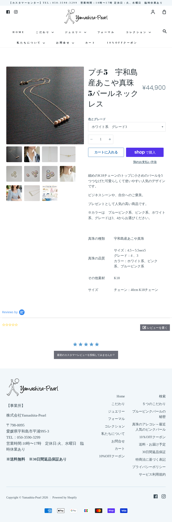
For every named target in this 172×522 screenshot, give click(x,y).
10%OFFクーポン (122, 42)
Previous (7, 118)
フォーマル (106, 32)
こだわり (44, 32)
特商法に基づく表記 (151, 459)
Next (82, 118)
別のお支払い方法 (145, 162)
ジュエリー (74, 32)
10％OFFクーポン (152, 437)
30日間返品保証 (154, 452)
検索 (162, 396)
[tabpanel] (45, 105)
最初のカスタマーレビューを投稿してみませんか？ (86, 355)
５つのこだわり (154, 404)
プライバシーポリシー (149, 467)
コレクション (137, 32)
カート (90, 42)
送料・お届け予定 (152, 444)
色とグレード (97, 119)
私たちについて (30, 42)
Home (19, 32)
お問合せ (64, 42)
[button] (155, 327)
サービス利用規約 (152, 474)
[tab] (14, 154)
